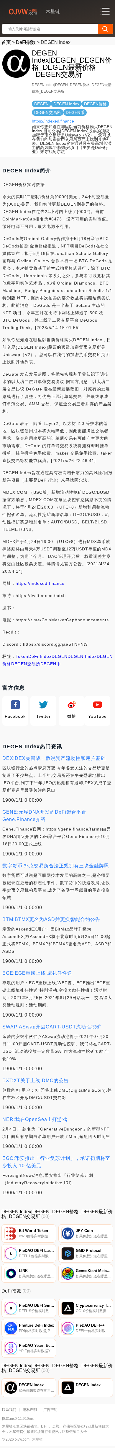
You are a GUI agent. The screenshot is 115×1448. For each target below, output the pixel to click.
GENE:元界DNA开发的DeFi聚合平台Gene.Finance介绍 (44, 815)
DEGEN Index (82, 656)
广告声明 (50, 1410)
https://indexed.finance (53, 121)
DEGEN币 (50, 663)
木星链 (37, 1439)
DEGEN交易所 (25, 663)
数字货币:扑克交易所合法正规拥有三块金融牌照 (55, 865)
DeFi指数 (26, 42)
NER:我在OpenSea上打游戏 (34, 1119)
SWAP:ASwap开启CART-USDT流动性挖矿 (51, 1026)
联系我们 (9, 1410)
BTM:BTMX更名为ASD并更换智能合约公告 (51, 919)
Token (22, 656)
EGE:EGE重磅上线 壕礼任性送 (37, 973)
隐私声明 (30, 1410)
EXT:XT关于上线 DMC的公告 (35, 1080)
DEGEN (60, 656)
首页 (6, 42)
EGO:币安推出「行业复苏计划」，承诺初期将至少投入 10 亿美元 (56, 1162)
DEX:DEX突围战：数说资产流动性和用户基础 (54, 758)
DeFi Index (40, 656)
